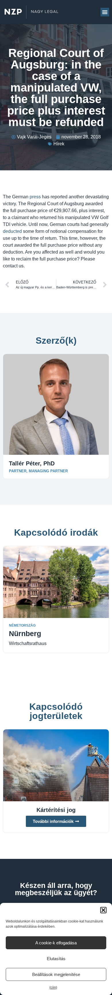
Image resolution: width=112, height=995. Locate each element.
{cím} (53, 988)
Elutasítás (56, 958)
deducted (12, 231)
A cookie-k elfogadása (56, 942)
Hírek (58, 143)
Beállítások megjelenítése (56, 974)
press (35, 196)
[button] (103, 910)
